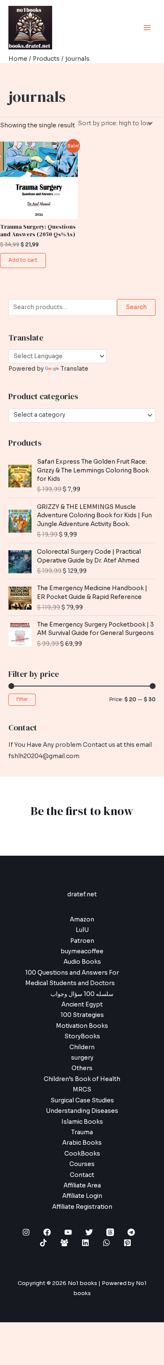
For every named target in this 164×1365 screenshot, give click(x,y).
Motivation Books (82, 1026)
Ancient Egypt (82, 1004)
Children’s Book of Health (82, 1079)
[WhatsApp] (106, 1242)
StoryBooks (82, 1036)
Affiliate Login (82, 1196)
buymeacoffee (82, 951)
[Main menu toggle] (147, 27)
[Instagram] (26, 1232)
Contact (82, 1175)
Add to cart (22, 260)
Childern (82, 1047)
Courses (82, 1164)
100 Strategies (82, 1015)
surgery (82, 1057)
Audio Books (82, 961)
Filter (22, 699)
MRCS (82, 1089)
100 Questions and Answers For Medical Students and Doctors (72, 978)
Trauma (82, 1132)
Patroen (82, 940)
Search (136, 307)
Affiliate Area (82, 1185)
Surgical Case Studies (82, 1100)
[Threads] (110, 1232)
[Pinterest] (127, 1242)
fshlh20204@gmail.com (43, 756)
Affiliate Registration (82, 1206)
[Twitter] (89, 1232)
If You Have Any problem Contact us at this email (80, 744)
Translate (74, 368)
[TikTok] (43, 1242)
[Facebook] (47, 1232)
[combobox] (82, 415)
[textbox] (78, 415)
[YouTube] (68, 1232)
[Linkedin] (85, 1242)
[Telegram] (131, 1232)
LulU (82, 930)
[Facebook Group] (64, 1242)
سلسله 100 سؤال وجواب (82, 994)
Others (82, 1068)
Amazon (82, 919)
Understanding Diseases (82, 1111)
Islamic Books (82, 1121)
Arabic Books (82, 1142)
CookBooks (82, 1153)
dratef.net (82, 894)
